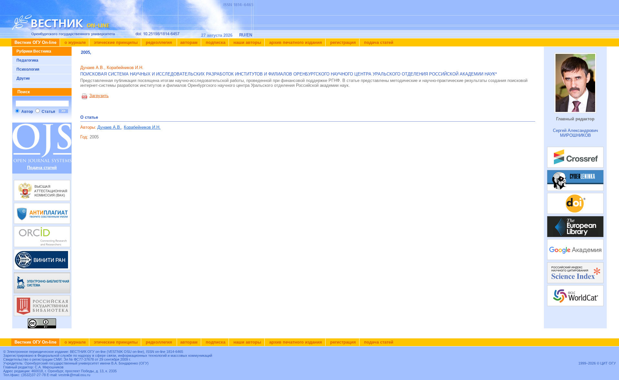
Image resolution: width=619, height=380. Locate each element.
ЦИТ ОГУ (608, 363)
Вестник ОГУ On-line (35, 42)
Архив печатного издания (295, 42)
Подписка (214, 42)
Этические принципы (115, 42)
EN (249, 35)
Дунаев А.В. (109, 127)
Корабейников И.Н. (142, 127)
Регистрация (342, 42)
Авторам (189, 42)
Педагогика (27, 60)
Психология (27, 69)
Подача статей (378, 42)
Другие (23, 78)
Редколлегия (158, 42)
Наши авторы (246, 42)
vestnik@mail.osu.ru (74, 375)
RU (242, 35)
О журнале (74, 42)
